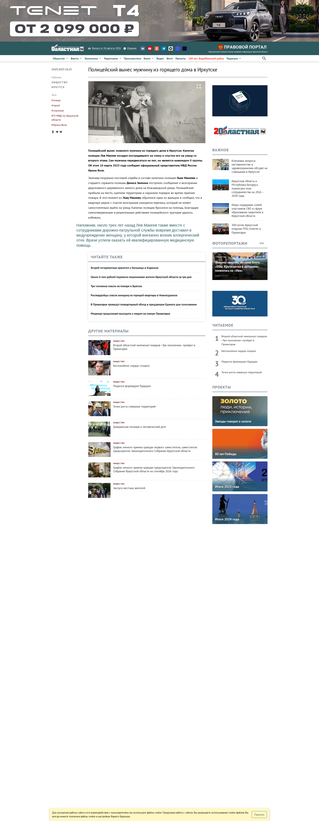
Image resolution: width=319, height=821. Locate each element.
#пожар (56, 100)
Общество (60, 82)
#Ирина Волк (59, 125)
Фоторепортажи (229, 243)
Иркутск (58, 87)
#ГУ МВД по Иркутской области (65, 117)
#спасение (58, 110)
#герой (56, 105)
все (262, 243)
